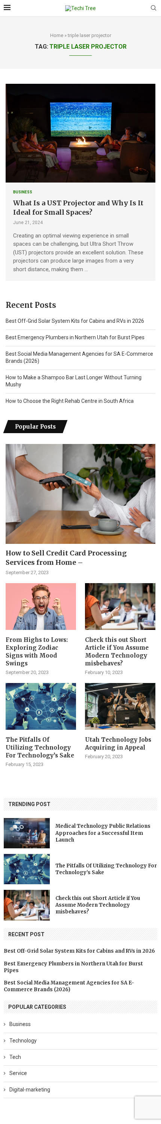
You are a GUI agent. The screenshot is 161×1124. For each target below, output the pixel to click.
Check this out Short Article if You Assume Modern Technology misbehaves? (117, 651)
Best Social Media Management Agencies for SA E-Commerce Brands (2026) (69, 986)
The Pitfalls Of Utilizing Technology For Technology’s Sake (40, 747)
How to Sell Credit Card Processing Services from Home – (66, 558)
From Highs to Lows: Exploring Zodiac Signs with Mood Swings (37, 651)
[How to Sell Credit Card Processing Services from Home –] (80, 494)
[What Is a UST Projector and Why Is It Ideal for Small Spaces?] (80, 133)
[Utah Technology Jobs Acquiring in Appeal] (120, 706)
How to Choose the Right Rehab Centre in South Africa (70, 401)
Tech (15, 1057)
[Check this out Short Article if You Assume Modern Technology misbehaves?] (120, 606)
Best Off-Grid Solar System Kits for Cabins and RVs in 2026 (75, 321)
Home (56, 35)
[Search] (153, 8)
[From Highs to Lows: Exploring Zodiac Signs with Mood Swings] (41, 606)
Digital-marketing (29, 1090)
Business (20, 1024)
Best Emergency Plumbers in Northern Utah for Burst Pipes (75, 337)
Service (18, 1073)
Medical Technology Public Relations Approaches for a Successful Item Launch (103, 833)
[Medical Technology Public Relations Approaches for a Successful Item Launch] (27, 833)
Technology (23, 1041)
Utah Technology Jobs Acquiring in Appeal (118, 743)
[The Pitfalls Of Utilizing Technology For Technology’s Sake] (41, 706)
